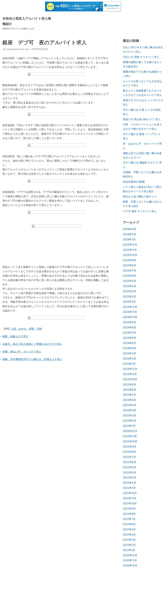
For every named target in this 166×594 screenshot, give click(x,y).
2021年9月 (129, 508)
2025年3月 (129, 291)
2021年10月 (130, 503)
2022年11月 (130, 436)
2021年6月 (129, 524)
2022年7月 (129, 457)
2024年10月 (130, 317)
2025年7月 (129, 270)
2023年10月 (130, 379)
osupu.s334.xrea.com (17, 49)
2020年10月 (130, 565)
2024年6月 (129, 337)
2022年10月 (130, 441)
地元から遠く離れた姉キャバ (140, 196)
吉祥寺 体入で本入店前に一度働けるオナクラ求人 (32, 344)
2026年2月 (129, 234)
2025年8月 (129, 265)
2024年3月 (129, 353)
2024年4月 (129, 348)
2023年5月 (129, 405)
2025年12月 (130, 244)
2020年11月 (130, 560)
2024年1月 (129, 363)
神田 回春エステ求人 (15, 336)
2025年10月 (130, 255)
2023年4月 (129, 410)
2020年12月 (130, 555)
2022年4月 (129, 472)
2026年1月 (129, 239)
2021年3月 (129, 539)
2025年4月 (129, 286)
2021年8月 (129, 513)
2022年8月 (129, 451)
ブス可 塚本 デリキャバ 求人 (139, 211)
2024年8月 (129, 327)
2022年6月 (129, 462)
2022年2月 (129, 482)
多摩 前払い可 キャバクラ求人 (21, 351)
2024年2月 (129, 358)
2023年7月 (129, 394)
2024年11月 (130, 311)
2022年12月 (130, 431)
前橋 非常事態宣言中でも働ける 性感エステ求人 (32, 359)
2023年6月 (129, 399)
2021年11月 (129, 498)
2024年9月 (129, 322)
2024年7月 (129, 332)
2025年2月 (129, 296)
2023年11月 (130, 374)
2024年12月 (130, 306)
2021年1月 (129, 550)
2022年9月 (129, 446)
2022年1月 (129, 487)
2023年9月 (129, 384)
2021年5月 (129, 529)
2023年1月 (129, 425)
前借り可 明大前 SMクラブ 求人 (141, 119)
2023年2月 (129, 420)
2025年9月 (129, 260)
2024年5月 (129, 343)
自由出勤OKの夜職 (134, 181)
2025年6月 (129, 275)
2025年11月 (130, 249)
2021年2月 (129, 545)
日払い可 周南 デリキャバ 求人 (141, 57)
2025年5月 (129, 280)
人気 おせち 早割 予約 (26, 328)
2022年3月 (129, 477)
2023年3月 (129, 415)
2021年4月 (129, 534)
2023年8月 (129, 389)
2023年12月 (130, 369)
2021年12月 (130, 493)
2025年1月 (129, 301)
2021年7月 (129, 519)
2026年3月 (129, 229)
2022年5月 (129, 467)
